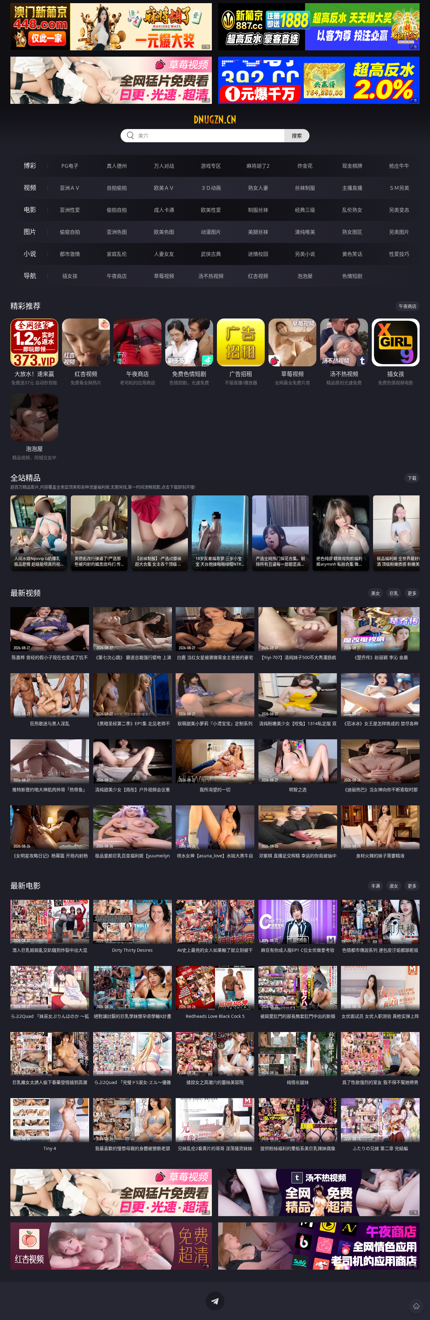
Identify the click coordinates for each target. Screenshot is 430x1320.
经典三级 (305, 209)
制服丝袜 (258, 209)
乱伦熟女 (352, 209)
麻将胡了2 (257, 165)
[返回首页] (416, 1306)
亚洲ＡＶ (70, 187)
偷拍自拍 (117, 209)
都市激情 (70, 254)
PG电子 (69, 165)
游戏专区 (211, 165)
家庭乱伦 (117, 254)
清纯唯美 (305, 231)
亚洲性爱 (70, 209)
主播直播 (352, 187)
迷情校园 (258, 254)
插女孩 (69, 276)
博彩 (30, 165)
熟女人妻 (258, 187)
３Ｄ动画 (211, 187)
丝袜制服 (305, 187)
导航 (30, 276)
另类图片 (399, 231)
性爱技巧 (399, 254)
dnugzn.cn (215, 119)
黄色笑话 (352, 254)
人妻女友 (164, 254)
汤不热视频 (210, 276)
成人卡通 (164, 209)
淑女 (393, 886)
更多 (412, 593)
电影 (30, 210)
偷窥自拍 (70, 231)
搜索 (297, 135)
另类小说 (305, 254)
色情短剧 (352, 276)
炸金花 (305, 165)
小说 (30, 254)
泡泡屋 (305, 276)
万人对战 (164, 165)
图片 (30, 232)
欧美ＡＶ (164, 187)
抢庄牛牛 (399, 165)
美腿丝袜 (258, 231)
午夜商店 (117, 276)
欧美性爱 (211, 209)
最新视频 (25, 593)
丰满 (375, 886)
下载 (412, 478)
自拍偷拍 (117, 187)
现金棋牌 (352, 165)
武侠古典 (211, 254)
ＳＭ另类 (399, 187)
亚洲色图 (117, 231)
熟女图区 (352, 231)
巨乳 (393, 593)
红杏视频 (258, 276)
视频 (30, 187)
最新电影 (25, 885)
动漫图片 (211, 231)
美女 (375, 593)
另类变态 (399, 209)
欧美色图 (164, 231)
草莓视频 (164, 276)
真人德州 (117, 165)
